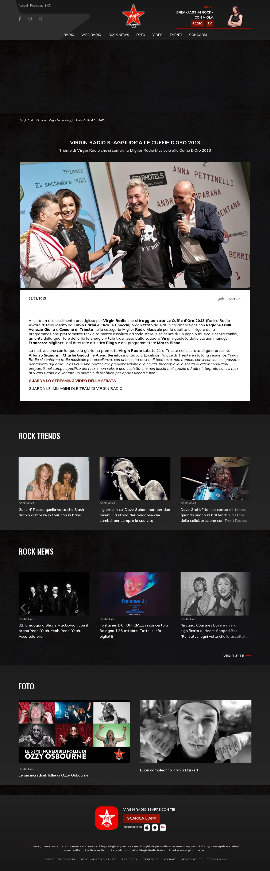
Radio (68, 34)
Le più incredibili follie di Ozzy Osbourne (53, 775)
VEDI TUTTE (233, 656)
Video (157, 34)
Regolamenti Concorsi (60, 859)
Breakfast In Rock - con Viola (194, 14)
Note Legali (130, 859)
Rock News (118, 34)
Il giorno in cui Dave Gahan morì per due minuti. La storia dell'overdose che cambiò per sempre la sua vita (135, 515)
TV (210, 23)
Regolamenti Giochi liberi (99, 859)
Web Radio (91, 34)
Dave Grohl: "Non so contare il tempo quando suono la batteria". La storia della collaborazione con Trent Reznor (214, 515)
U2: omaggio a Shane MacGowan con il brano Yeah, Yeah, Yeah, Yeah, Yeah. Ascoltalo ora (53, 631)
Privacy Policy (191, 859)
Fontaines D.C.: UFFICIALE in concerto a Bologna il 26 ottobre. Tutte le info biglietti (134, 631)
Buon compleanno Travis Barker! (169, 770)
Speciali (42, 120)
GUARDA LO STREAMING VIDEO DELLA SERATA (72, 380)
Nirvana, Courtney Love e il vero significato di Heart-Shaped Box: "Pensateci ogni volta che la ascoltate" (215, 631)
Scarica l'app (141, 818)
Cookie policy (216, 859)
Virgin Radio (27, 120)
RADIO (197, 23)
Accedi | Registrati (31, 5)
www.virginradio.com (191, 850)
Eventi (176, 34)
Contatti (170, 859)
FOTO (140, 34)
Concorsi (198, 34)
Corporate (151, 859)
